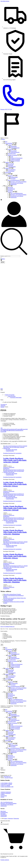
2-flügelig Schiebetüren (6, 793)
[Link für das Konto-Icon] (14, 227)
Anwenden (4, 404)
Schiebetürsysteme (14, 430)
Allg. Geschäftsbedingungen (7, 802)
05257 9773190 (4, 626)
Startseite (2, 407)
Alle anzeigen (2, 428)
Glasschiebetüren (12, 429)
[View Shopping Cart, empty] (14, 200)
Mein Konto (3, 811)
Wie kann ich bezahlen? (7, 613)
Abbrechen (3, 405)
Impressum (10, 818)
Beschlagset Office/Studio (15, 397)
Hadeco (5, 818)
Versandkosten (4, 814)
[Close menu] (2, 645)
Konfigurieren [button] (6, 468)
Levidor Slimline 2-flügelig (6, 783)
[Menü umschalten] (15, 143)
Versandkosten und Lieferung (7, 804)
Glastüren (19, 429)
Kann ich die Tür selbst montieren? (9, 610)
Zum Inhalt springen (5, 1)
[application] (13, 143)
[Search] (1, 257)
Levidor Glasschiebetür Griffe (7, 786)
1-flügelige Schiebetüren (6, 792)
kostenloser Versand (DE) (8, 467)
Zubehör (2, 797)
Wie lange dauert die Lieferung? (8, 608)
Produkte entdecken (5, 859)
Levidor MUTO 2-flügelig (6, 784)
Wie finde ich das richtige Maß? (8, 611)
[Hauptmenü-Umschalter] (3, 262)
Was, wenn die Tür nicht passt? (8, 612)
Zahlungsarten (4, 805)
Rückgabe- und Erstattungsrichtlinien (8, 803)
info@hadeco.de (10, 626)
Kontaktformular (4, 812)
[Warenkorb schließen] (2, 768)
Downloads (3, 813)
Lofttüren (7, 430)
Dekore (6, 429)
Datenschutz (16, 818)
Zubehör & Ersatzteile (9, 394)
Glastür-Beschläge (11, 396)
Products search (4, 256)
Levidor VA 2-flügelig (5, 785)
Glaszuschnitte (4, 795)
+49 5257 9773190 (8, 777)
